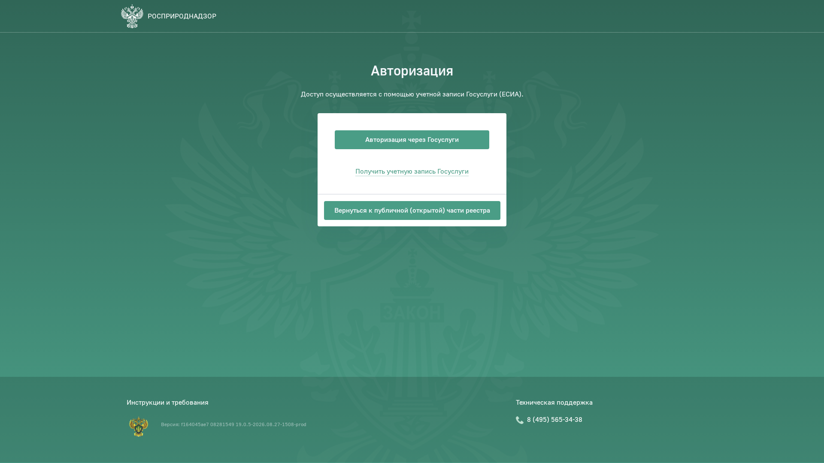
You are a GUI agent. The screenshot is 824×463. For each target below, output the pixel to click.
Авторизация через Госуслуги (412, 139)
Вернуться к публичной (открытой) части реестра (412, 210)
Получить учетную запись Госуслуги (412, 171)
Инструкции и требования (168, 402)
